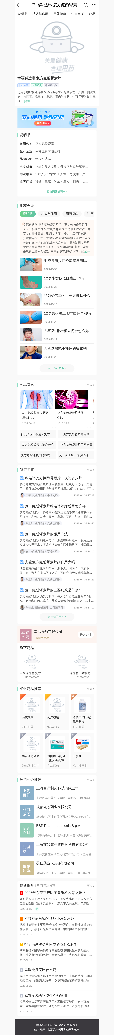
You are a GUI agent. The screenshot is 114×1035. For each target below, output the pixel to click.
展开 (87, 251)
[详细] (27, 101)
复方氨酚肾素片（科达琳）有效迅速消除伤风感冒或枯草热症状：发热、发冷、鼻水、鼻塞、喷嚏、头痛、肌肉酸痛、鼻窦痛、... (56, 515)
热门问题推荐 (46, 885)
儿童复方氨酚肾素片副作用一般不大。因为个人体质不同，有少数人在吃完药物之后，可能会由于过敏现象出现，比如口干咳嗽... (54, 571)
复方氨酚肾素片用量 (76, 434)
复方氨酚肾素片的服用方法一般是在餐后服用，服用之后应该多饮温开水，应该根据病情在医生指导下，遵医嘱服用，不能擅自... (56, 543)
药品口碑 (95, 14)
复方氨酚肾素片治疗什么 (38, 444)
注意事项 (77, 14)
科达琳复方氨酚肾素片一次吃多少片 (53, 478)
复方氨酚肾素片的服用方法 (46, 534)
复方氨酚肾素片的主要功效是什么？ (53, 590)
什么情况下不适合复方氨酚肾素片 (38, 434)
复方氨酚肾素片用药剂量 (76, 444)
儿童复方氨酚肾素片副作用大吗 (50, 562)
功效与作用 (40, 14)
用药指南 (59, 14)
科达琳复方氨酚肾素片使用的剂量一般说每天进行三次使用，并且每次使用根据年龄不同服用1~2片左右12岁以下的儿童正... (57, 487)
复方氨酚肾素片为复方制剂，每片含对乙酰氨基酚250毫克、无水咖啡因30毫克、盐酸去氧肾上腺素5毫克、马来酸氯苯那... (57, 599)
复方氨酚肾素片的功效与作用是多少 (38, 455)
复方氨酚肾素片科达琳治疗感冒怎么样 (55, 506)
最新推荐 (27, 885)
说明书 (22, 14)
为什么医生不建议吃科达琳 (76, 455)
